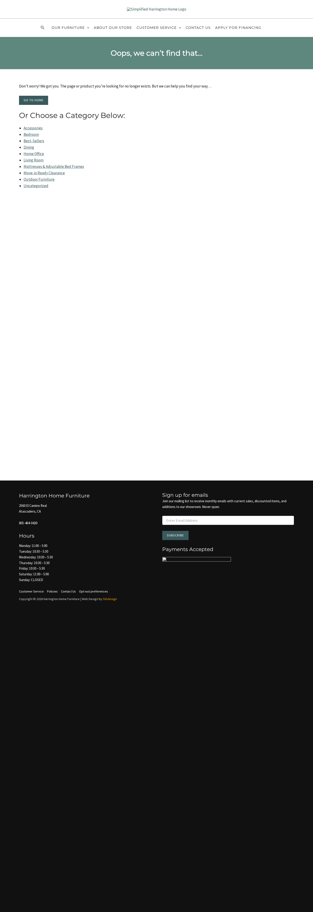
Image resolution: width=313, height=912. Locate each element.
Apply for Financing (238, 27)
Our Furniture (68, 27)
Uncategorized (36, 185)
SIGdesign (110, 599)
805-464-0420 (28, 523)
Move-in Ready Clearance (44, 172)
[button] (43, 28)
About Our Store (113, 27)
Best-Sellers (34, 140)
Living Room (34, 160)
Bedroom (31, 134)
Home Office (34, 153)
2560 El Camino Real (33, 505)
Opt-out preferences (93, 591)
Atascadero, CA (30, 511)
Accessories (33, 128)
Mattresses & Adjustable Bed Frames (54, 166)
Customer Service (157, 27)
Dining (29, 147)
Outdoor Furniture (39, 179)
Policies (52, 591)
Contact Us (198, 27)
